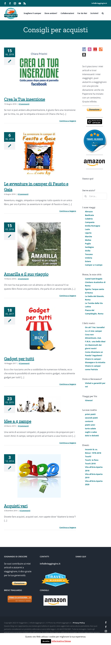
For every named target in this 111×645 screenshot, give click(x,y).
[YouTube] (95, 49)
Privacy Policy (79, 623)
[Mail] (84, 54)
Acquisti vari (16, 505)
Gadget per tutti (19, 358)
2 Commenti (23, 279)
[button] (103, 13)
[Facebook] (84, 49)
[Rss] (100, 49)
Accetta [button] (46, 641)
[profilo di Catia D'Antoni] (94, 129)
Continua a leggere (67, 121)
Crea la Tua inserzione (24, 99)
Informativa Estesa (61, 641)
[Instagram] (89, 49)
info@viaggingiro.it (99, 3)
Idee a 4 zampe (17, 421)
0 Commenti (24, 104)
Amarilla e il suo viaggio (26, 274)
